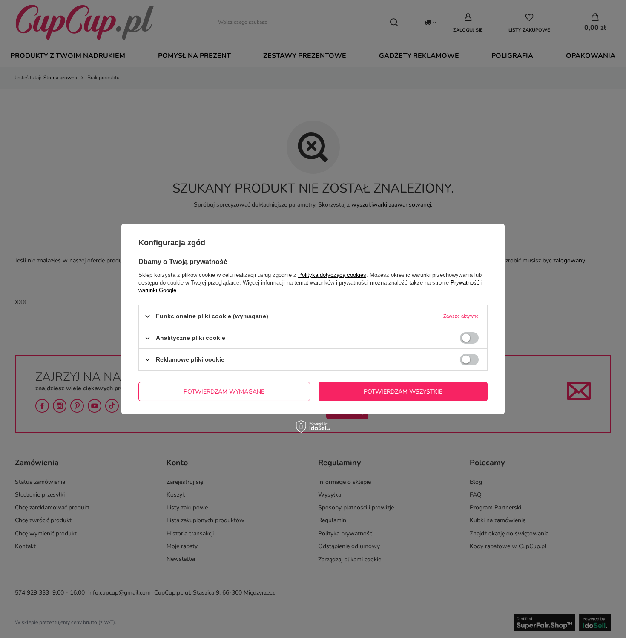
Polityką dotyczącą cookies (332, 275)
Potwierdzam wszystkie (403, 391)
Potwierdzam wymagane (224, 391)
